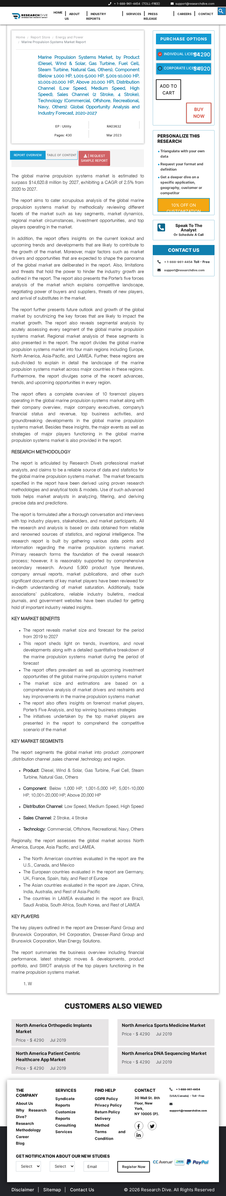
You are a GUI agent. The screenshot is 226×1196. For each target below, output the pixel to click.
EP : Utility (63, 126)
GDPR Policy (106, 1098)
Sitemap (52, 1189)
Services (133, 14)
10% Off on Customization (184, 207)
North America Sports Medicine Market (163, 1025)
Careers (184, 14)
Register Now (133, 1166)
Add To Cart (168, 89)
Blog (20, 1143)
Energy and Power (69, 37)
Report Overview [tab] (28, 155)
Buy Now (199, 113)
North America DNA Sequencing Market (164, 1053)
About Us (72, 16)
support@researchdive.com (194, 3)
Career (22, 1136)
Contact (205, 14)
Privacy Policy (108, 1105)
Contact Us (82, 1189)
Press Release (151, 16)
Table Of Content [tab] (62, 155)
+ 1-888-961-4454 (127, 3)
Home (58, 12)
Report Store (40, 37)
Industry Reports (96, 16)
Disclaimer (22, 1189)
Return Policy (107, 1112)
